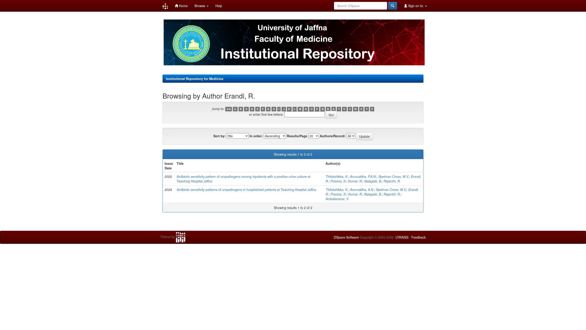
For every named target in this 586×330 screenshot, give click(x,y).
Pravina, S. (338, 181)
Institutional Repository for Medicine (194, 78)
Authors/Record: (333, 136)
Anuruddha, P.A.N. (363, 176)
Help (218, 5)
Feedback (418, 237)
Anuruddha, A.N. (362, 189)
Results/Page (297, 136)
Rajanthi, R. (392, 181)
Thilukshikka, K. (337, 176)
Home (183, 5)
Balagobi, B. (373, 181)
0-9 (229, 109)
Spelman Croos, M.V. (393, 176)
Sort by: (219, 136)
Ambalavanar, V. (337, 198)
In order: (256, 136)
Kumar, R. (355, 181)
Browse (200, 5)
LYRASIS (402, 237)
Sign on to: (416, 5)
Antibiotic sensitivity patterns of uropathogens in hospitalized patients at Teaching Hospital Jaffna (246, 189)
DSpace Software (346, 237)
